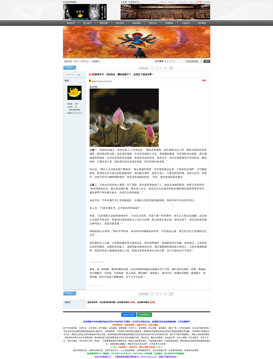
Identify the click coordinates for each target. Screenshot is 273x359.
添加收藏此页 (144, 315)
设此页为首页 (128, 315)
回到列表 (144, 68)
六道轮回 (186, 23)
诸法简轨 (120, 23)
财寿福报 (202, 23)
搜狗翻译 (171, 2)
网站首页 (71, 23)
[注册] (152, 302)
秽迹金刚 (136, 23)
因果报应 (169, 23)
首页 (76, 61)
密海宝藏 (104, 23)
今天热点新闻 (182, 2)
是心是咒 (87, 23)
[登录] (132, 302)
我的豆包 (192, 2)
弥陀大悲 (153, 23)
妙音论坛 (85, 61)
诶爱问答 (163, 2)
